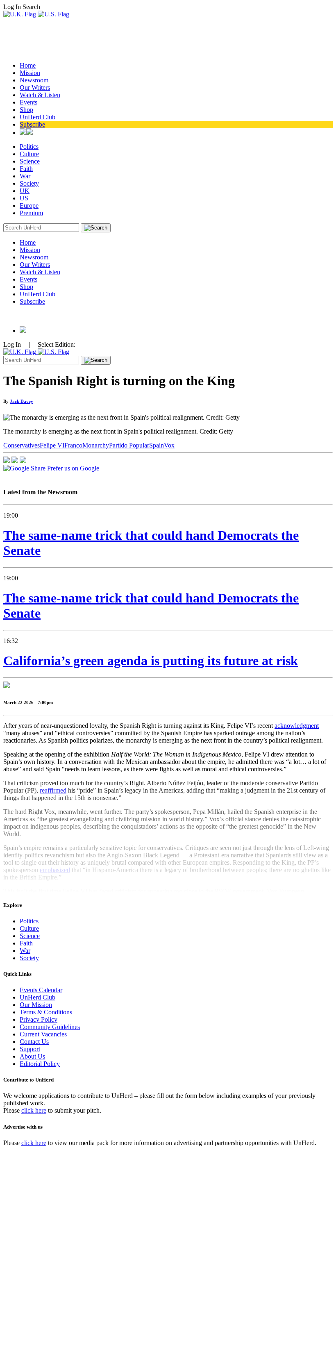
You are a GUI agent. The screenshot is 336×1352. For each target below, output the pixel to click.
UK (25, 190)
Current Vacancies (43, 1034)
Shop (26, 109)
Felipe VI (52, 445)
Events (28, 102)
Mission (30, 72)
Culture (29, 153)
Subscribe (32, 124)
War (25, 176)
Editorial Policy (40, 1063)
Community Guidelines (50, 1026)
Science (30, 161)
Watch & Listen (40, 94)
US (24, 198)
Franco (73, 445)
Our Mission (36, 1004)
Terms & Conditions (46, 1012)
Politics (29, 146)
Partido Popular (129, 445)
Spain (156, 445)
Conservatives (21, 445)
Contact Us (34, 1041)
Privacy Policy (38, 1019)
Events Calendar (41, 989)
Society (29, 183)
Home (28, 65)
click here (33, 1110)
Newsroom (34, 80)
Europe (29, 205)
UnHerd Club (37, 117)
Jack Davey (21, 401)
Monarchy (95, 445)
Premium (31, 212)
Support (30, 1048)
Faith (26, 168)
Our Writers (35, 87)
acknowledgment (297, 725)
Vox (169, 445)
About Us (32, 1056)
